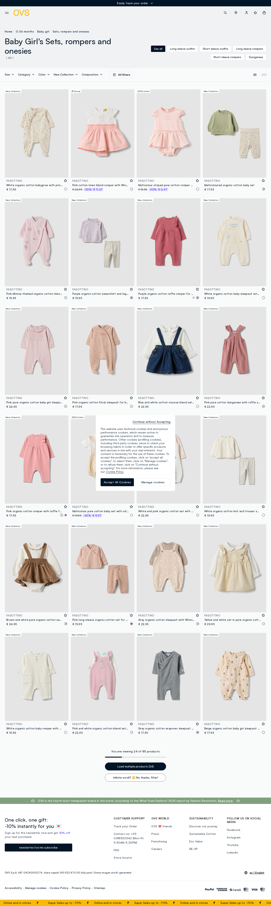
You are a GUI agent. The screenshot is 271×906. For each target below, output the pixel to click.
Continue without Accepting (151, 421)
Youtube (233, 845)
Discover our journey (203, 826)
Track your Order (125, 826)
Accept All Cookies (117, 482)
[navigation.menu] (7, 13)
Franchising (159, 841)
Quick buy (36, 172)
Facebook (233, 829)
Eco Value (196, 841)
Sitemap (99, 888)
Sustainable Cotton (202, 833)
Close (260, 902)
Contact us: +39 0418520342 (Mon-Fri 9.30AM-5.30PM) (129, 838)
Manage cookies (35, 888)
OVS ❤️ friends (161, 826)
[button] (236, 13)
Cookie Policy (59, 888)
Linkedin (232, 852)
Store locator (123, 857)
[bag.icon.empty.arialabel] (264, 13)
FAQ (116, 850)
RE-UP (193, 849)
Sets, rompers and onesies (71, 31)
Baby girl (43, 31)
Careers (156, 849)
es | (257, 872)
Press (155, 833)
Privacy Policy (81, 888)
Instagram (234, 837)
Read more (225, 800)
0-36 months (25, 31)
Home (8, 31)
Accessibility (13, 888)
